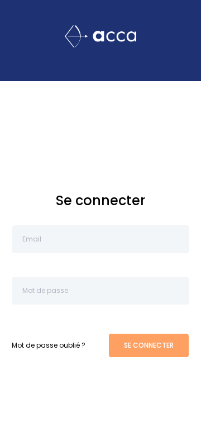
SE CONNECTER (149, 345)
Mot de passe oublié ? (48, 345)
